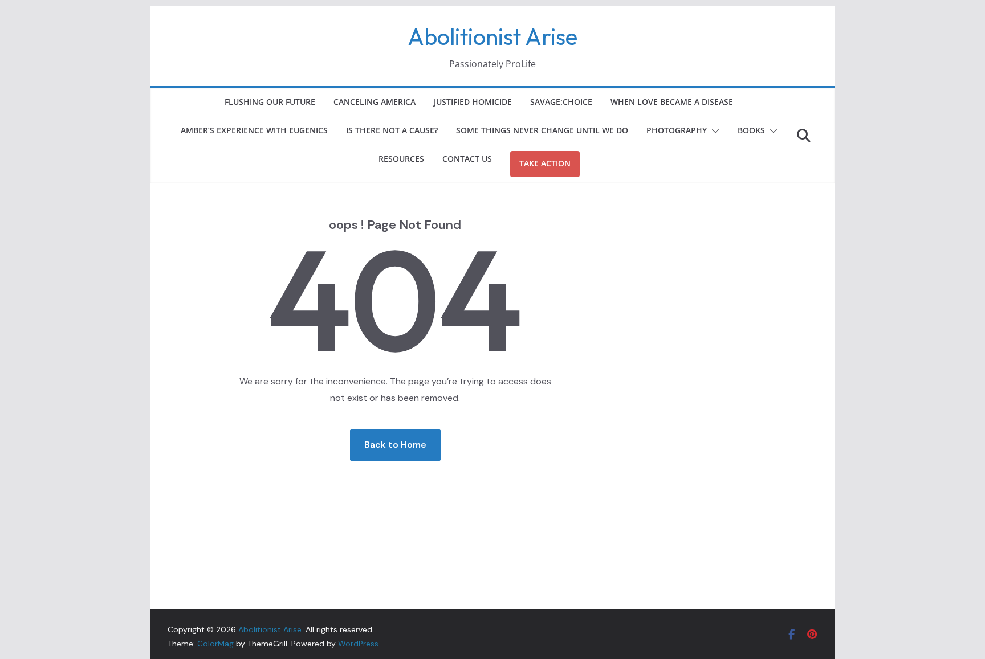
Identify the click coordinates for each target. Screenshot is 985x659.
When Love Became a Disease (671, 101)
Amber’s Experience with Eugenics (254, 130)
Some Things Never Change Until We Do (542, 130)
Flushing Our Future (270, 101)
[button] (713, 131)
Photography (676, 130)
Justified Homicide (473, 101)
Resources (401, 158)
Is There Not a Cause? (392, 130)
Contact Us (467, 158)
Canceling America (374, 101)
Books (751, 130)
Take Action (545, 163)
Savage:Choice (561, 101)
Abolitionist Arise (492, 36)
